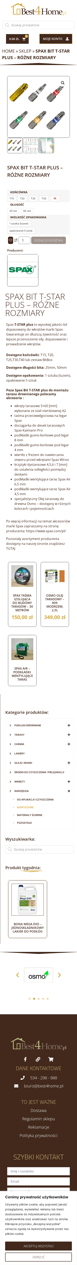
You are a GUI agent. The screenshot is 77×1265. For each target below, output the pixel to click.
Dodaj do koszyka (48, 240)
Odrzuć (38, 1257)
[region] (38, 1228)
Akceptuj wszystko (38, 1246)
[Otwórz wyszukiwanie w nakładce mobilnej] (38, 25)
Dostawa (39, 1110)
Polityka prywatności (38, 1136)
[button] (63, 83)
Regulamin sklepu (38, 1119)
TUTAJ (10, 548)
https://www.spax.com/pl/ (46, 531)
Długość (17, 204)
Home (8, 51)
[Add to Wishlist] (10, 240)
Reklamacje (38, 1127)
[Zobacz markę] (22, 284)
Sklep (25, 51)
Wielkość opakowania (28, 217)
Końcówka (19, 192)
